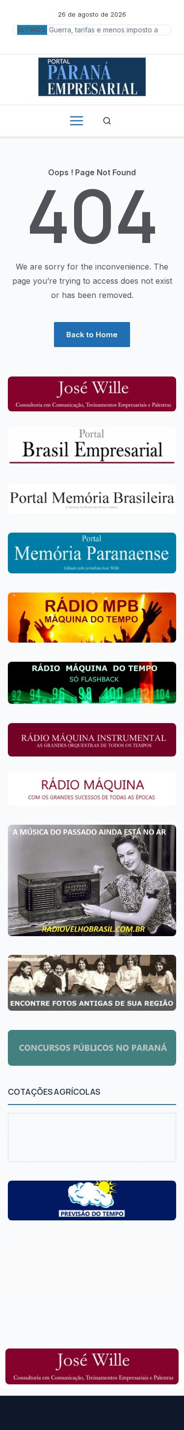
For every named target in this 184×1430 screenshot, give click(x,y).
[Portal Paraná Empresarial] (92, 75)
